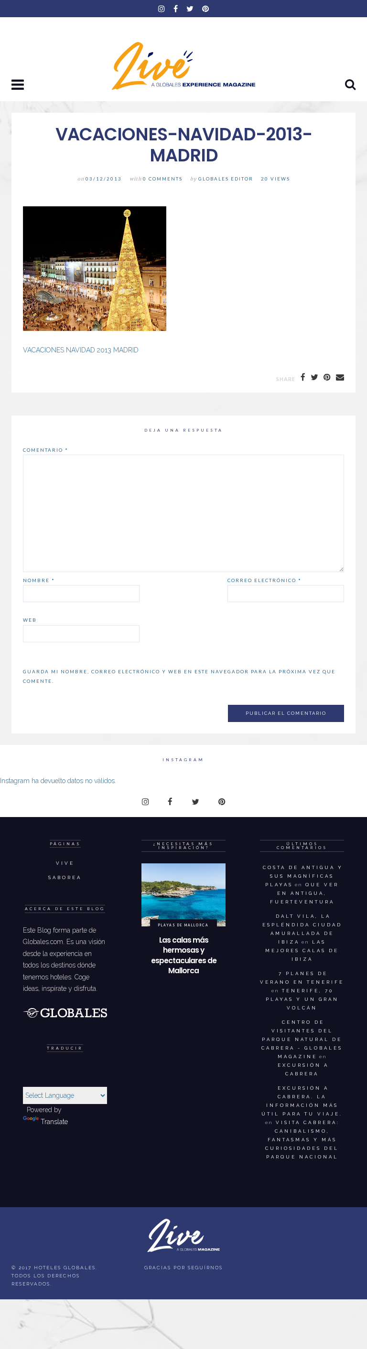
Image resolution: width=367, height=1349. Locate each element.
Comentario (45, 450)
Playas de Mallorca (183, 925)
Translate (54, 1122)
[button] (18, 85)
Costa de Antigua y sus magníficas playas (303, 876)
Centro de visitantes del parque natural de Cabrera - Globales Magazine (302, 1039)
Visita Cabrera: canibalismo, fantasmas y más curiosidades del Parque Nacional (302, 1139)
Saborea (65, 877)
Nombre (39, 580)
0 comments (163, 178)
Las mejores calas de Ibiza (302, 950)
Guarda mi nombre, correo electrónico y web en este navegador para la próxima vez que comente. (179, 676)
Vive (65, 863)
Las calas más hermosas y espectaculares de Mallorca (183, 955)
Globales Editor (225, 178)
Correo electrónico (264, 580)
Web (30, 620)
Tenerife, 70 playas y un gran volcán (302, 999)
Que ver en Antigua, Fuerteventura (304, 893)
